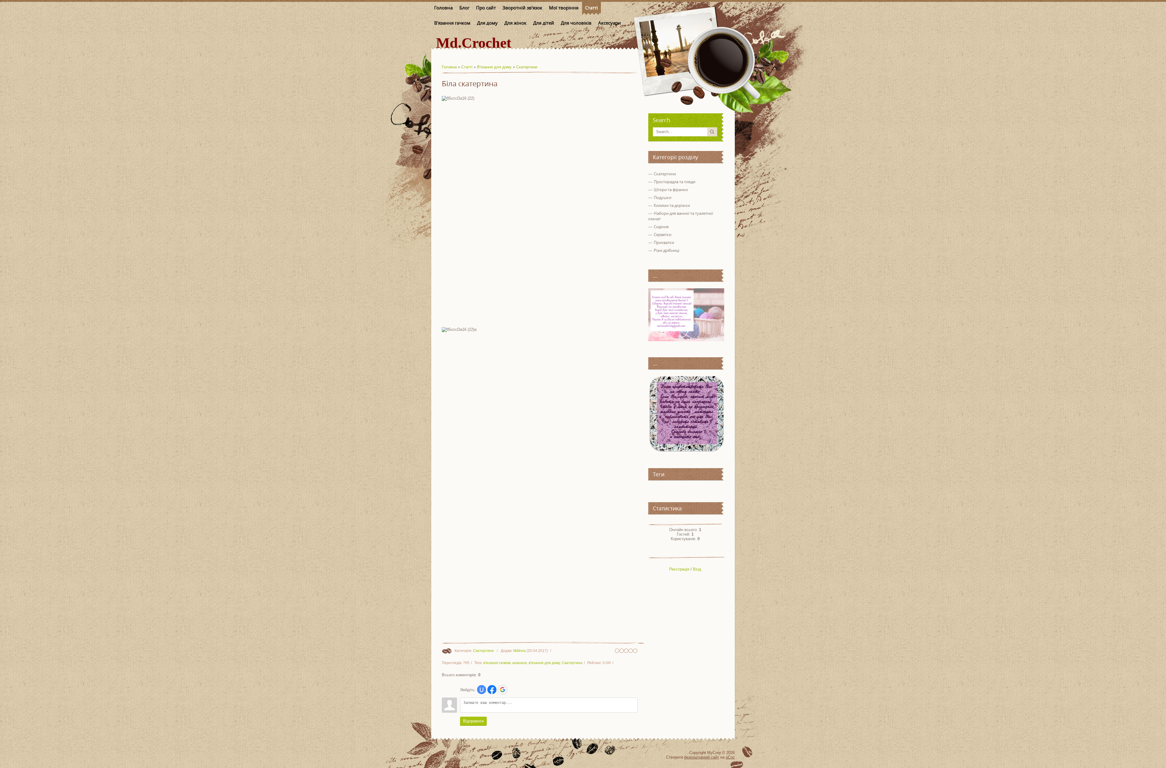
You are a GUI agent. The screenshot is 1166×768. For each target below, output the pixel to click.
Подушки (662, 197)
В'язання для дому (494, 67)
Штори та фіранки (671, 189)
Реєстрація (679, 569)
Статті (466, 67)
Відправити (473, 721)
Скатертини (526, 67)
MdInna (519, 651)
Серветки (662, 234)
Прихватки (664, 242)
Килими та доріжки (672, 205)
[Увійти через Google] (502, 689)
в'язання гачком (496, 663)
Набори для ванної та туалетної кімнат (680, 216)
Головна (449, 67)
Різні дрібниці (666, 250)
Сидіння (661, 226)
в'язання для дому (544, 663)
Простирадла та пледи (674, 181)
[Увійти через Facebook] (491, 689)
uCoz (730, 757)
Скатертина (572, 663)
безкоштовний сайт (701, 757)
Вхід (697, 569)
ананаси (519, 663)
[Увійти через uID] (481, 689)
